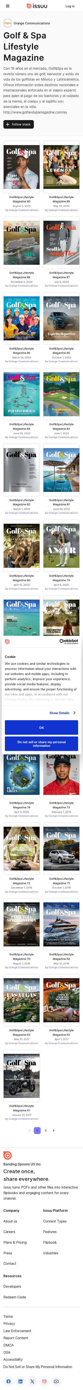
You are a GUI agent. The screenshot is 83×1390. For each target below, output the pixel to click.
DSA (6, 1352)
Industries (50, 1253)
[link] (70, 6)
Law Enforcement (17, 1331)
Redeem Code (14, 1297)
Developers (12, 1286)
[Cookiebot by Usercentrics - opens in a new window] (59, 641)
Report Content (15, 1338)
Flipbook (50, 1242)
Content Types (55, 1221)
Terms (8, 1316)
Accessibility (13, 1359)
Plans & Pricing (15, 1242)
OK (41, 727)
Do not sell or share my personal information (41, 743)
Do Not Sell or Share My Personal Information (37, 1367)
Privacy (9, 1323)
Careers (9, 1232)
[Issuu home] (37, 6)
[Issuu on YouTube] (56, 1381)
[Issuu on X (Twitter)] (32, 1381)
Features (50, 1232)
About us (10, 1221)
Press (7, 1253)
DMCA (8, 1345)
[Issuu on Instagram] (44, 1381)
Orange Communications (23, 210)
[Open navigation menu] (7, 6)
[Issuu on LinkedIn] (20, 1381)
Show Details (59, 713)
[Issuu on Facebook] (8, 1381)
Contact (9, 1263)
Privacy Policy (16, 699)
